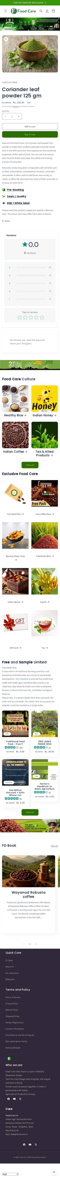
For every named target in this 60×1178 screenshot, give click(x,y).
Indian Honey (43, 415)
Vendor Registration (15, 1022)
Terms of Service (13, 997)
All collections (12, 973)
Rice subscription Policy (16, 1041)
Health (43, 602)
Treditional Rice (43, 556)
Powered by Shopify (39, 1157)
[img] (11, 747)
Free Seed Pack (14, 514)
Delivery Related (13, 1047)
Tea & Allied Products (45, 453)
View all (30, 465)
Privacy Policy (12, 1003)
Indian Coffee (13, 452)
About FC (10, 966)
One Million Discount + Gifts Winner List (15, 792)
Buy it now (30, 134)
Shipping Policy (12, 1016)
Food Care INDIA (25, 1157)
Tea (43, 647)
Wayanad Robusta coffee (29, 894)
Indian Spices (14, 602)
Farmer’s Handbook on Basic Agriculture (44, 786)
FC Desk (9, 960)
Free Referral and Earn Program (20, 1035)
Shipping (16, 106)
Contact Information (15, 1029)
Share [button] (7, 221)
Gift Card (14, 647)
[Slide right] (36, 944)
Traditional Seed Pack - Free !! (15, 742)
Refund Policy (12, 1010)
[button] (6, 11)
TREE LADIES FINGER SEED (44, 742)
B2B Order (10, 979)
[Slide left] (24, 944)
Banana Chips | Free (15, 556)
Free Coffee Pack (43, 514)
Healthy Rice (13, 415)
